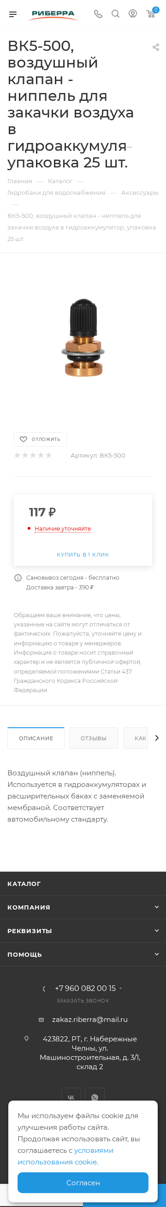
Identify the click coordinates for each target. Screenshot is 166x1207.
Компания (28, 907)
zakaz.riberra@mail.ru (90, 1019)
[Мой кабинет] (133, 14)
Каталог (24, 883)
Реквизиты (29, 931)
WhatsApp (95, 1098)
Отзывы (94, 738)
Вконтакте (71, 1098)
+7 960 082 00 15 (85, 988)
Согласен (83, 1182)
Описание (36, 738)
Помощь (24, 954)
